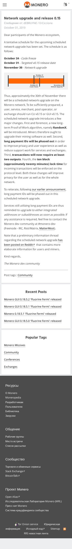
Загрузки (10, 415)
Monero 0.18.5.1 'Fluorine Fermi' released (30, 314)
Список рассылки (15, 445)
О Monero (11, 393)
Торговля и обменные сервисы (23, 466)
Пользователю (13, 406)
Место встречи (14, 441)
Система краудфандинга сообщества (27, 510)
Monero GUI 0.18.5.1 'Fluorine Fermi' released (32, 306)
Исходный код (34, 528)
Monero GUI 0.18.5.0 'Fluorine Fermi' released (32, 321)
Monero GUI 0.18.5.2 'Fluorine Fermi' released (32, 299)
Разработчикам (14, 402)
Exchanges (10, 367)
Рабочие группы (14, 436)
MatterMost (46, 228)
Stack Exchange (14, 471)
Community (25, 275)
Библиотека (12, 411)
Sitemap (55, 528)
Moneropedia (13, 397)
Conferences (12, 359)
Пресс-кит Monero (16, 505)
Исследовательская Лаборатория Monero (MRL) (33, 501)
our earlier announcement (48, 189)
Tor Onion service (28, 524)
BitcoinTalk (11, 475)
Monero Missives (14, 345)
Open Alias (11, 496)
